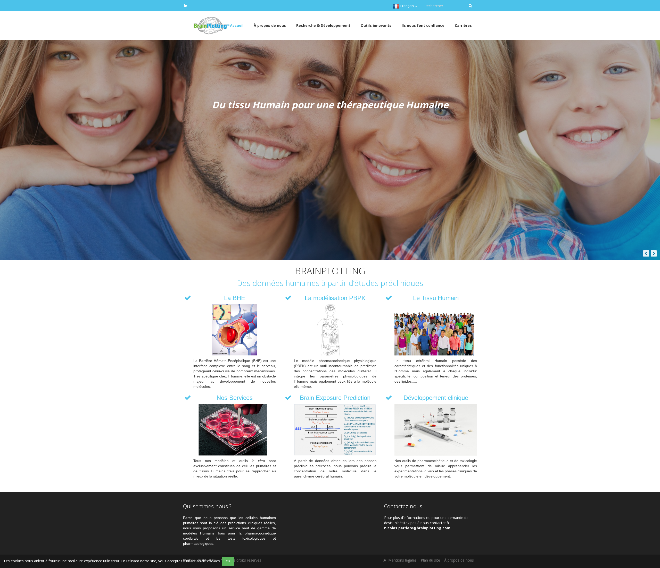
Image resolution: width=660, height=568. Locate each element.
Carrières (463, 25)
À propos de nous (270, 25)
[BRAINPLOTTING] (210, 25)
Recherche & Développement (323, 25)
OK (228, 561)
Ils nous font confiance (423, 25)
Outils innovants (376, 25)
